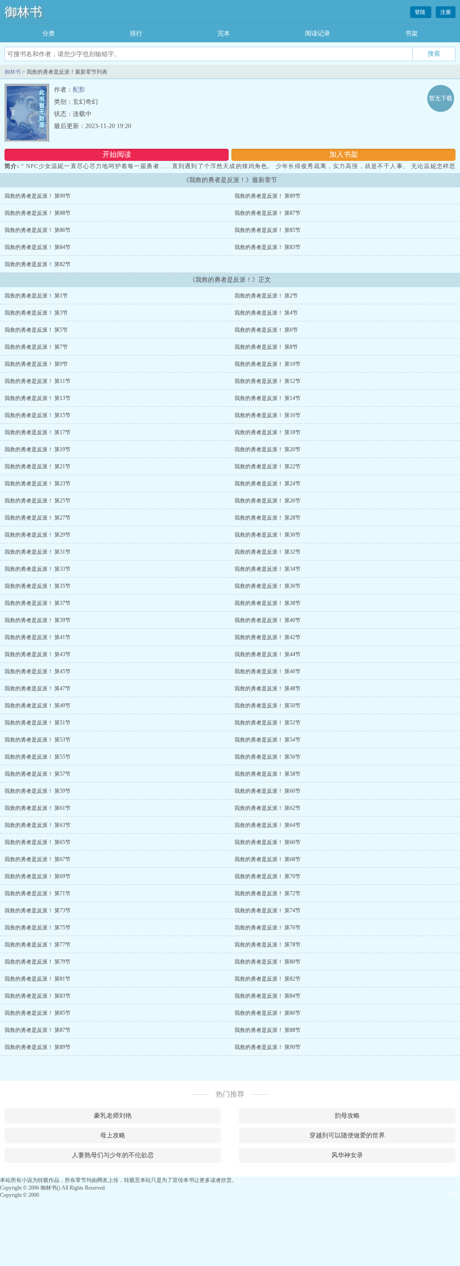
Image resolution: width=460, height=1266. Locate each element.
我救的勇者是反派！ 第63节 (37, 825)
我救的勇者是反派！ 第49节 (37, 705)
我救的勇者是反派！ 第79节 (37, 962)
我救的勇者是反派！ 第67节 (37, 859)
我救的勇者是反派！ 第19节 (37, 449)
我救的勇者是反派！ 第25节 (37, 501)
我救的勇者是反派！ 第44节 (267, 654)
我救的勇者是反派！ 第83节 (267, 247)
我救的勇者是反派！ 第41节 (37, 637)
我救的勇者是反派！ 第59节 (37, 791)
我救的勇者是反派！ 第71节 (37, 893)
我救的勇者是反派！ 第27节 (37, 518)
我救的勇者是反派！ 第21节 (37, 466)
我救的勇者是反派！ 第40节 (267, 620)
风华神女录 (347, 1155)
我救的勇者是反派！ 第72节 (267, 893)
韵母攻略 (347, 1115)
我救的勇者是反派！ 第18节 (267, 432)
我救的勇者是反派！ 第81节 (37, 979)
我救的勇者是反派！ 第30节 (267, 535)
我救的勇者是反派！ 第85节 (267, 230)
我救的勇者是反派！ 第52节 (267, 723)
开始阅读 (116, 154)
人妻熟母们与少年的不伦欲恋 (113, 1155)
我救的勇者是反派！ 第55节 (37, 757)
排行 (136, 33)
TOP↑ (453, 1195)
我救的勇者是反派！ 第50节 (267, 705)
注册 (445, 12)
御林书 (23, 12)
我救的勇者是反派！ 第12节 (267, 381)
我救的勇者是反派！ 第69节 (37, 876)
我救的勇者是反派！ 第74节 (267, 910)
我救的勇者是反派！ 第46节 (267, 671)
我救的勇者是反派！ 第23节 (37, 483)
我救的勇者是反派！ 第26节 (267, 501)
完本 (223, 33)
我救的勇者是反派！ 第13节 (37, 398)
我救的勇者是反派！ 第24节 (267, 483)
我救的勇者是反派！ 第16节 (267, 415)
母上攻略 (112, 1135)
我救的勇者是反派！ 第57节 (37, 774)
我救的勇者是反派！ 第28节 (267, 518)
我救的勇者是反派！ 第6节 (266, 330)
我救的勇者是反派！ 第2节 (266, 296)
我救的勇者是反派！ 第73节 (37, 910)
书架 (411, 33)
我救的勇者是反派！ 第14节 (267, 398)
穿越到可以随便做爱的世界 (347, 1135)
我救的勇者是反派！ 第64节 (267, 825)
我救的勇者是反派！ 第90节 (37, 196)
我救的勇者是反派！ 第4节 (266, 313)
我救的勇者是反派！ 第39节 (37, 620)
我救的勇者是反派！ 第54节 (267, 740)
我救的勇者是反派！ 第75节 (37, 927)
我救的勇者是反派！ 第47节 (37, 688)
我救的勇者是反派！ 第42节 (267, 637)
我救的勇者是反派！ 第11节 (37, 381)
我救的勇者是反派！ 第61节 (37, 808)
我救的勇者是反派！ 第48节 (267, 688)
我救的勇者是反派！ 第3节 (36, 313)
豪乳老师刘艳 (113, 1115)
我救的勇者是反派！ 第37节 (37, 603)
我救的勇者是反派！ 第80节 (267, 962)
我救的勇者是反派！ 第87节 (267, 213)
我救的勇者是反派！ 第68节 (267, 859)
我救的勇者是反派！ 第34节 (267, 569)
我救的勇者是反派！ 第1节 (36, 296)
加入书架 (343, 154)
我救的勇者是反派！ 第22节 (267, 466)
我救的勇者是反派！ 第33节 (37, 569)
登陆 (421, 12)
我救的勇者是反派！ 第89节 (267, 196)
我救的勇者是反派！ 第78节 (267, 945)
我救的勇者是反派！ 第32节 (267, 552)
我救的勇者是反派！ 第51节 (37, 723)
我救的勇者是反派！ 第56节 (267, 757)
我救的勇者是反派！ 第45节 (37, 671)
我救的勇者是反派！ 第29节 (37, 535)
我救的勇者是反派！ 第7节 (36, 347)
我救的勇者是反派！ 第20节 (267, 449)
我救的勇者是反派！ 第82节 (37, 264)
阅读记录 (317, 33)
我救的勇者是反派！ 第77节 (37, 945)
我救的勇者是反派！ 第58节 (267, 774)
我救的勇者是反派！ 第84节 (37, 247)
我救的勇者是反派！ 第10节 (267, 364)
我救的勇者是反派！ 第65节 (37, 842)
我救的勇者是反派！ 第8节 (266, 347)
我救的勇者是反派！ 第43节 (37, 654)
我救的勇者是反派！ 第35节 (37, 586)
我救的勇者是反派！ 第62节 (267, 808)
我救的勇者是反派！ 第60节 (267, 791)
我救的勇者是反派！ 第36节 (267, 586)
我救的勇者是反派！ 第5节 (36, 330)
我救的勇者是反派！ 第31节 (37, 552)
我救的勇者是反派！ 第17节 (37, 432)
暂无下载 (440, 98)
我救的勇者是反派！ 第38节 (267, 603)
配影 (79, 89)
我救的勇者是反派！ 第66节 (267, 842)
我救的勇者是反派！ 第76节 (267, 927)
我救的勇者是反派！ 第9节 (36, 364)
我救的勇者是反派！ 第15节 (37, 415)
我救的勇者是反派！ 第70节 (267, 876)
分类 (48, 33)
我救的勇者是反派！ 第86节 (37, 230)
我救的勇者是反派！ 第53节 (37, 740)
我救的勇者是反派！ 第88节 (37, 213)
